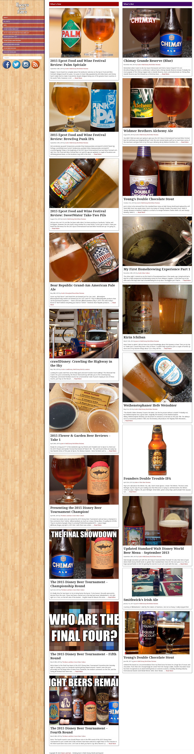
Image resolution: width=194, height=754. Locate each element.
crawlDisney (69, 369)
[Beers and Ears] (22, 8)
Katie (136, 482)
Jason (137, 341)
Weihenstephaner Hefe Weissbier (150, 405)
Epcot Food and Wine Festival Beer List (16, 33)
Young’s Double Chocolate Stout (149, 199)
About (6, 17)
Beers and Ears (66, 753)
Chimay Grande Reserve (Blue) (148, 60)
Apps (5, 25)
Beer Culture (80, 516)
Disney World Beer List (11, 29)
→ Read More (77, 78)
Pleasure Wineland (10, 52)
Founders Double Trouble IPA (147, 478)
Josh (136, 603)
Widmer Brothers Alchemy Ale (148, 131)
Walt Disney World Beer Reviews (79, 69)
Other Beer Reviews (10, 48)
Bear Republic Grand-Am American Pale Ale (82, 287)
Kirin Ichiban (134, 337)
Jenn (62, 443)
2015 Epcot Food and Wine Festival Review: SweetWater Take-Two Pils (78, 213)
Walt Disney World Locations (81, 369)
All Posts (7, 21)
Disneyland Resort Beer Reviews (75, 293)
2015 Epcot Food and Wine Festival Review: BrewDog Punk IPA (78, 137)
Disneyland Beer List (10, 36)
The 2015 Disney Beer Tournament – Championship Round (79, 584)
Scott (66, 69)
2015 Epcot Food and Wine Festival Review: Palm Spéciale (78, 62)
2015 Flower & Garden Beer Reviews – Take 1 (80, 437)
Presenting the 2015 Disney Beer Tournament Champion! (76, 509)
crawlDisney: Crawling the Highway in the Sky (81, 363)
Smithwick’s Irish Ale (141, 599)
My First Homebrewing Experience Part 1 (157, 269)
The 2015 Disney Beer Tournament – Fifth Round (83, 656)
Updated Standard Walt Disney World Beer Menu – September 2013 (154, 550)
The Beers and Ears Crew (68, 516)
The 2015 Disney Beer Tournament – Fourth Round (79, 730)
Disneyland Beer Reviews (12, 44)
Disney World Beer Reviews (12, 40)
